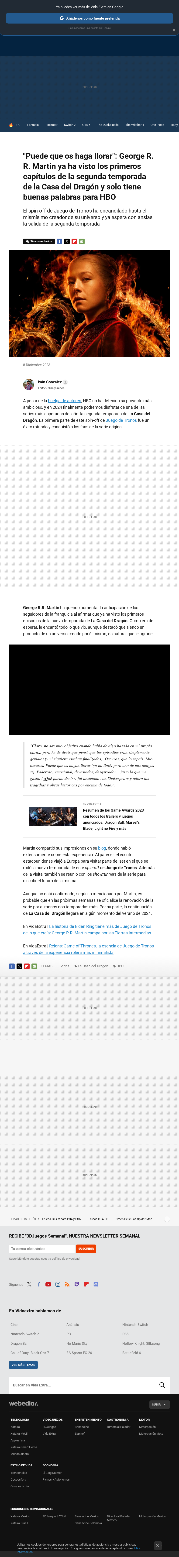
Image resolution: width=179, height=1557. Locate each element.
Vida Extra (49, 1433)
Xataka (15, 1427)
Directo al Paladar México (118, 1518)
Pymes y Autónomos (56, 1479)
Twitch (77, 1284)
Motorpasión (147, 1427)
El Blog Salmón (52, 1473)
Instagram (58, 1284)
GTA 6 (86, 125)
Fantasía (33, 125)
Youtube (48, 1284)
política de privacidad (65, 1258)
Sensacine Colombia (88, 1523)
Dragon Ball (19, 1343)
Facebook (59, 241)
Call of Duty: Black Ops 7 (29, 1353)
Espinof (80, 1433)
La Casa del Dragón (93, 966)
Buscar (162, 1385)
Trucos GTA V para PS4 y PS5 (61, 1219)
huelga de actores (64, 400)
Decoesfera (18, 1479)
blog (102, 848)
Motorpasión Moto (151, 1433)
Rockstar (51, 125)
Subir (156, 1404)
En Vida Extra (92, 804)
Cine (13, 1325)
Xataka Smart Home (23, 1447)
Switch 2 (70, 125)
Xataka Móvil (19, 1433)
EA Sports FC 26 (79, 1353)
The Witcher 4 (134, 125)
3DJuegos (49, 1427)
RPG (18, 125)
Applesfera (17, 1440)
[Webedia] (23, 1403)
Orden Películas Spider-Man (134, 1219)
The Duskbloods (108, 125)
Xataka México (20, 1516)
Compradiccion (20, 1486)
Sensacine (82, 1427)
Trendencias (18, 1473)
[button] (52, 382)
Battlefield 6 (131, 1353)
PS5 (125, 1334)
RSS (67, 1284)
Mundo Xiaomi (19, 1454)
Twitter (67, 241)
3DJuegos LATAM (54, 1516)
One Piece (157, 125)
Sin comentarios (41, 241)
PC (68, 1334)
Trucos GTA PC (98, 1219)
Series (64, 966)
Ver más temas (23, 1365)
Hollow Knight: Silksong (141, 1343)
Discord (96, 1284)
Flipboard (74, 241)
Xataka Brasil (19, 1523)
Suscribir (86, 1248)
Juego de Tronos (121, 420)
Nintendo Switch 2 (24, 1334)
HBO (120, 966)
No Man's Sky (76, 1343)
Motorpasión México (152, 1516)
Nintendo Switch (135, 1325)
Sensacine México (87, 1516)
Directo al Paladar (118, 1427)
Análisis (72, 1325)
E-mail (82, 241)
